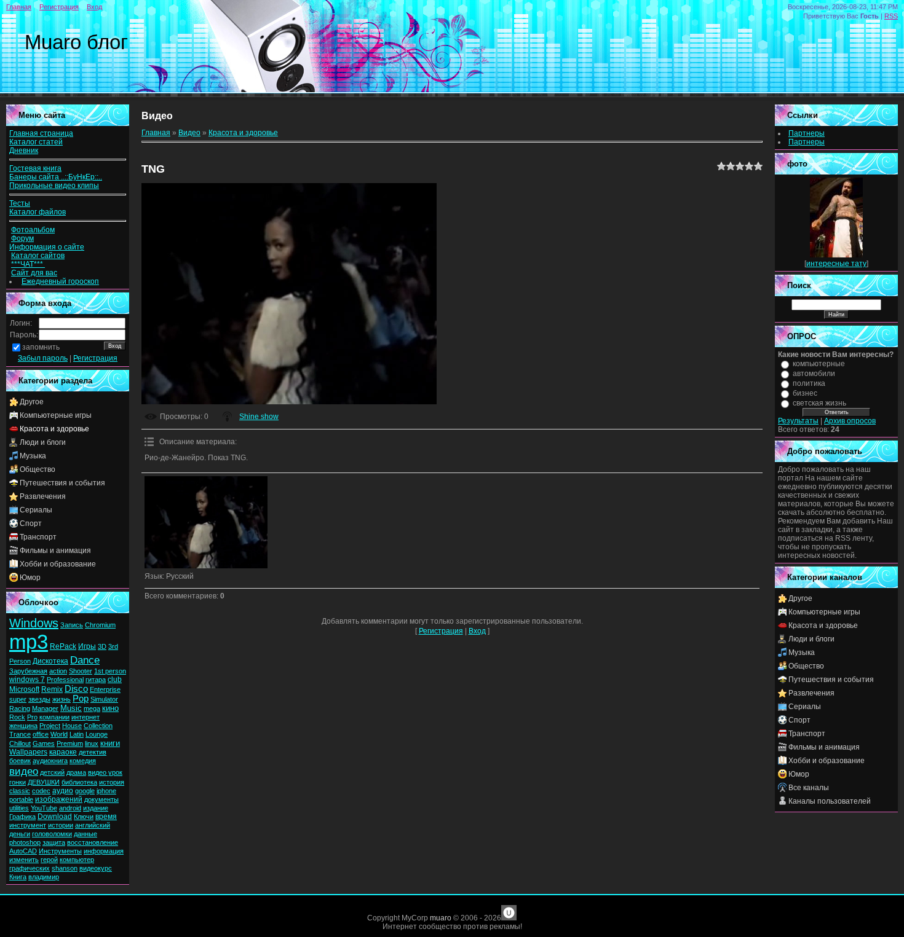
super (17, 699)
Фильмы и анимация (55, 550)
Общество (37, 469)
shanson (64, 868)
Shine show (259, 416)
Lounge (96, 734)
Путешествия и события (62, 483)
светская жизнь (819, 403)
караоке (63, 752)
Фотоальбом (33, 229)
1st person (110, 671)
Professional (65, 679)
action (58, 671)
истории (60, 825)
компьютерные (819, 363)
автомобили (814, 373)
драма (76, 772)
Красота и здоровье (54, 429)
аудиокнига (50, 760)
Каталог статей (36, 142)
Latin (76, 734)
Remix (52, 689)
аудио (62, 790)
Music (71, 708)
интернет (85, 717)
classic (19, 790)
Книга (17, 876)
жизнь (61, 699)
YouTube (44, 808)
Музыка (33, 456)
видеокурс (95, 868)
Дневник (23, 150)
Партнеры (806, 133)
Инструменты (60, 851)
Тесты (19, 203)
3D (102, 646)
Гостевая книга (35, 168)
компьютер (77, 859)
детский (52, 772)
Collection (98, 725)
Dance (85, 660)
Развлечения (43, 496)
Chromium (100, 625)
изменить (24, 859)
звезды (39, 699)
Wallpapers (28, 752)
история (111, 782)
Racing (19, 708)
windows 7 (27, 679)
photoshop (25, 842)
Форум (22, 238)
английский (92, 825)
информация (104, 851)
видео (23, 771)
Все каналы (808, 787)
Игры (87, 646)
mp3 (28, 641)
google (85, 790)
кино (110, 708)
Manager (45, 708)
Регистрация (59, 6)
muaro (440, 918)
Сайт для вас (34, 273)
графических (29, 868)
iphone (106, 790)
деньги (19, 833)
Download (55, 816)
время (106, 816)
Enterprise (105, 689)
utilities (19, 808)
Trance (20, 734)
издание (95, 808)
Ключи (83, 816)
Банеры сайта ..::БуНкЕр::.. (55, 177)
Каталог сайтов (38, 255)
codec (41, 790)
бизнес (805, 393)
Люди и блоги (43, 442)
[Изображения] (206, 522)
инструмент (27, 825)
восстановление (92, 842)
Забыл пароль (43, 358)
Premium (70, 743)
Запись (71, 625)
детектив (92, 752)
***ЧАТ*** (28, 264)
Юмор (30, 577)
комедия (82, 760)
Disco (76, 689)
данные (85, 833)
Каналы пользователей (829, 801)
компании (54, 717)
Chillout (20, 743)
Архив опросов (850, 421)
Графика (22, 816)
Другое (32, 402)
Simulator (104, 699)
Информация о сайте (46, 247)
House (72, 725)
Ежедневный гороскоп (60, 281)
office (41, 734)
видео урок (105, 772)
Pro (32, 717)
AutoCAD (23, 851)
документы (101, 799)
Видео (189, 132)
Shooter (80, 671)
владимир (43, 876)
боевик (20, 760)
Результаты (798, 421)
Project (49, 725)
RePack (63, 646)
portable (21, 799)
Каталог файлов (37, 212)
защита (53, 842)
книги (110, 743)
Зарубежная (28, 671)
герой (49, 859)
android (70, 808)
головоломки (52, 833)
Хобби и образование (58, 564)
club (115, 679)
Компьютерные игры (56, 415)
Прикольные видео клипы (54, 185)
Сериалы (36, 510)
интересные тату (836, 263)
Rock (17, 717)
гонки (17, 782)
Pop (81, 699)
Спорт (31, 523)
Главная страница (41, 133)
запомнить (41, 347)
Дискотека (50, 661)
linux (91, 743)
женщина (23, 725)
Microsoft (24, 689)
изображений (58, 799)
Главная (18, 6)
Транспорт (38, 537)
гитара (95, 679)
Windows (33, 623)
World (59, 734)
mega (92, 708)
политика (809, 383)
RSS (891, 16)
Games (44, 743)
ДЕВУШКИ (44, 782)
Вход (94, 6)
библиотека (79, 782)
